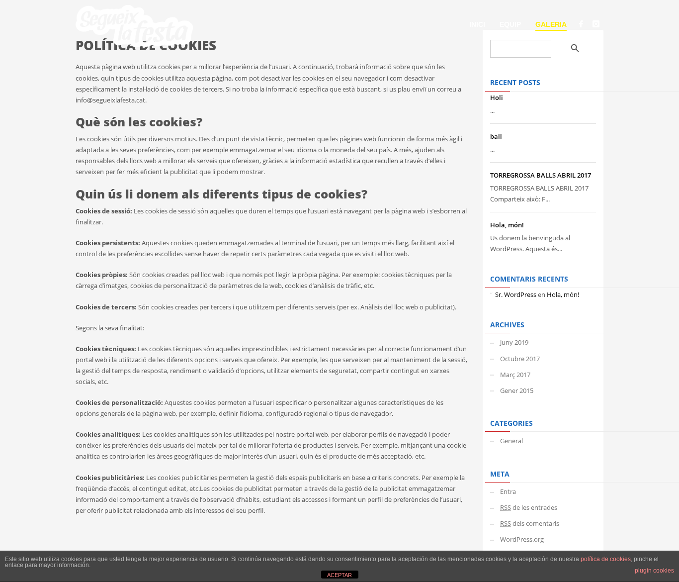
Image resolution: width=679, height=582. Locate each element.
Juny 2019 (514, 342)
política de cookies (606, 559)
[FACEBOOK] (581, 23)
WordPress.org (522, 539)
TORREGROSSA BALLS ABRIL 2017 (540, 175)
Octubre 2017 (520, 358)
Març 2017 (515, 374)
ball (496, 136)
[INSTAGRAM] (596, 23)
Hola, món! (507, 224)
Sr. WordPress (515, 294)
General (511, 440)
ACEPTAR (339, 575)
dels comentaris (529, 523)
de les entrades (528, 507)
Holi (496, 97)
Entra (508, 491)
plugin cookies (654, 570)
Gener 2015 (516, 390)
